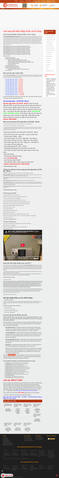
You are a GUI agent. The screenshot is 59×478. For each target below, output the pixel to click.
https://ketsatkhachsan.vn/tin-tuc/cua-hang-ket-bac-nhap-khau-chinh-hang (16, 54)
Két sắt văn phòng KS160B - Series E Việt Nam (8, 429)
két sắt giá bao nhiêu (29, 281)
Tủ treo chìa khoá (51, 465)
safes (7, 366)
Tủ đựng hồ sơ (15, 467)
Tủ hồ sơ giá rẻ (24, 467)
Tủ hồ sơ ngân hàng (42, 467)
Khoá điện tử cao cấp (25, 458)
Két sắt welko (14, 452)
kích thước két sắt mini (36, 285)
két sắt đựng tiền (9, 374)
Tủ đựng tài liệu (6, 467)
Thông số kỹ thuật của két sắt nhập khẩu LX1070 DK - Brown (19, 61)
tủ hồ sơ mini (8, 284)
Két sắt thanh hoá (51, 450)
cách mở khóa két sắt (9, 377)
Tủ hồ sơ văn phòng (33, 467)
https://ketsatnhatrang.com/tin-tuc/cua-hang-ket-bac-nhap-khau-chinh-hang (17, 47)
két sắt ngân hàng (9, 363)
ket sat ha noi (8, 370)
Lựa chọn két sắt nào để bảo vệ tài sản (13, 68)
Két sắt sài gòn (6, 450)
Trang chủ (22, 1)
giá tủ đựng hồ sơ (36, 281)
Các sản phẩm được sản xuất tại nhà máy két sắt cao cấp (18, 69)
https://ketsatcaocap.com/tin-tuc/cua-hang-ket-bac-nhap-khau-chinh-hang (16, 50)
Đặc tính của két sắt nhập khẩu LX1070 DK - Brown (17, 60)
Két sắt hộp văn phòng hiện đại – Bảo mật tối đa (50, 84)
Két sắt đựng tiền (6, 452)
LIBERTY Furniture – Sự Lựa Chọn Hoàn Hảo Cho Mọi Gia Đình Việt (50, 87)
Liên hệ (53, 1)
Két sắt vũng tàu (42, 450)
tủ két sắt (15, 282)
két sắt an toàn (8, 368)
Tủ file (40, 466)
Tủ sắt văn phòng (24, 465)
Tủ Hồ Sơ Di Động (24, 469)
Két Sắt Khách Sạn (49, 52)
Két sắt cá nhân (15, 454)
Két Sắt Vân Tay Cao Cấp (50, 48)
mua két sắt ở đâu (24, 282)
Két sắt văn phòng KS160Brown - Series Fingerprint (18, 411)
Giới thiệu (16, 1)
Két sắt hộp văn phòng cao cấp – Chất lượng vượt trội (50, 91)
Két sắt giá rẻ (32, 452)
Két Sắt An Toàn (48, 54)
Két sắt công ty (50, 452)
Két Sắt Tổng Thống (49, 56)
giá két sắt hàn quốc (28, 285)
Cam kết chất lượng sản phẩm (13, 63)
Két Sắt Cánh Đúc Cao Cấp (50, 50)
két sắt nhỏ (13, 285)
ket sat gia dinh (13, 281)
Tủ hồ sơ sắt (41, 465)
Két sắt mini (48, 62)
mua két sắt (18, 281)
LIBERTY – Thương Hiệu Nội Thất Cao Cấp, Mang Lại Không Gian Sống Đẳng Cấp (51, 80)
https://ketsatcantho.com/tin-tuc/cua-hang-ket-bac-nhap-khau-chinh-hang (16, 51)
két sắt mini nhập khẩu (20, 285)
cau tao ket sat (38, 284)
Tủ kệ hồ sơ (50, 469)
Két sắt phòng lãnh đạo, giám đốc (51, 457)
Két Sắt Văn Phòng (49, 41)
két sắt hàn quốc (9, 371)
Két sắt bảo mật (6, 454)
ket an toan (25, 283)
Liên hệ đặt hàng (9, 70)
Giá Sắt (40, 469)
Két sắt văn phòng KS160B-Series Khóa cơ (8, 410)
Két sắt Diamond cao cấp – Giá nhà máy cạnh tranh (50, 94)
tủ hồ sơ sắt (8, 376)
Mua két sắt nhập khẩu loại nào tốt (12, 65)
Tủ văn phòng (50, 467)
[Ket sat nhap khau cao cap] (9, 189)
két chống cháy (10, 282)
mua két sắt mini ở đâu (10, 375)
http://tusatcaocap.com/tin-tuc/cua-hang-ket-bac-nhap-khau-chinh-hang (16, 48)
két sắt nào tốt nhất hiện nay (30, 284)
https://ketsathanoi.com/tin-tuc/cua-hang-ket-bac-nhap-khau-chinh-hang (16, 46)
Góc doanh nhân (28, 1)
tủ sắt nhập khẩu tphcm (15, 284)
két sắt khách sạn (9, 365)
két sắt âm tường (30, 283)
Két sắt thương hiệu (24, 454)
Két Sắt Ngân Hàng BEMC (50, 35)
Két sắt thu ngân (42, 454)
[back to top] (57, 475)
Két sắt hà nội (50, 451)
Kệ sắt (47, 68)
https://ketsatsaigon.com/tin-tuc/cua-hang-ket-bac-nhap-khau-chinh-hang (16, 49)
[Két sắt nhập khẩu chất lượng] (9, 277)
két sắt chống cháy (9, 369)
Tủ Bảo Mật (48, 60)
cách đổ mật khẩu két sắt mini (17, 283)
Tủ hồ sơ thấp (14, 465)
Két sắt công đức (51, 454)
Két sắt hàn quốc (24, 452)
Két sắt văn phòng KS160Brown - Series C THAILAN (27, 411)
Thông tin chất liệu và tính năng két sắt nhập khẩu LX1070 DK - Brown (21, 62)
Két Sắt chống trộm (6, 458)
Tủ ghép (22, 466)
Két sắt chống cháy (33, 454)
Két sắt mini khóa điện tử (50, 70)
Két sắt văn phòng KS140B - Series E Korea (18, 429)
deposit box (21, 287)
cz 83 (9, 287)
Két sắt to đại (41, 452)
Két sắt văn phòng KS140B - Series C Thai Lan (28, 429)
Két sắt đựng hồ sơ (51, 455)
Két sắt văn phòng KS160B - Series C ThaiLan (37, 420)
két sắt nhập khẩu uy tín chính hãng (12, 66)
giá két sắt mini (35, 282)
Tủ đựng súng (48, 58)
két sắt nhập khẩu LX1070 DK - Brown (13, 58)
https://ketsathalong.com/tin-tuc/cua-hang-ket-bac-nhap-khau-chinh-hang (16, 53)
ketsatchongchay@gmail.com (11, 219)
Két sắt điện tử (41, 451)
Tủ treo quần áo (15, 466)
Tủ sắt (49, 466)
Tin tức (43, 1)
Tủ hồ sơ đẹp (5, 465)
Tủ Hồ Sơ (47, 66)
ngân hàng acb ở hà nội (14, 287)
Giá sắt (4, 466)
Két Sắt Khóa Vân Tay (25, 455)
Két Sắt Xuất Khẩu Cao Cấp (50, 37)
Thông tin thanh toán (11, 64)
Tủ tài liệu (32, 465)
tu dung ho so (8, 362)
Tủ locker (32, 466)
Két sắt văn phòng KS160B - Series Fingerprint (37, 410)
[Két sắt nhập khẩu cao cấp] (9, 166)
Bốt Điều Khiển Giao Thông (50, 39)
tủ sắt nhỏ (19, 282)
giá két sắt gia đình (8, 283)
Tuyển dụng (48, 1)
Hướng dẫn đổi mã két (36, 1)
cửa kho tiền (30, 282)
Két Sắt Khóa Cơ (15, 455)
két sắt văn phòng (6, 281)
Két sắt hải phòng (15, 450)
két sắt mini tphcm (27, 287)
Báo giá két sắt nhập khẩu (10, 57)
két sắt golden (22, 284)
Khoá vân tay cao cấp (16, 458)
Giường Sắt (48, 64)
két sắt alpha (22, 281)
